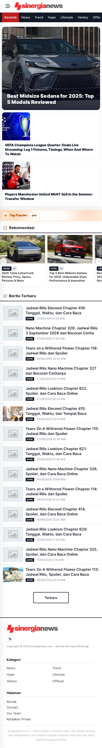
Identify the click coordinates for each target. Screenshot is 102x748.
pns (34, 215)
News (25, 17)
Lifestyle (66, 17)
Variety (83, 17)
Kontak (12, 702)
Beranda (10, 17)
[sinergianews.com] (56, 6)
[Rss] (10, 638)
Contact (12, 707)
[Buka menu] (7, 6)
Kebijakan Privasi (19, 719)
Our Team (14, 713)
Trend (39, 17)
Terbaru (51, 598)
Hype (52, 17)
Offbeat (58, 681)
